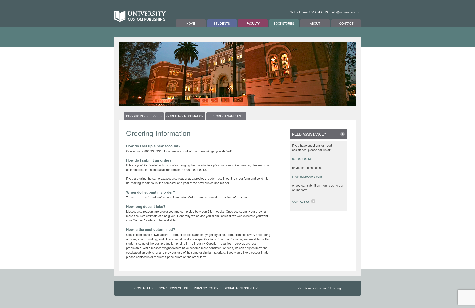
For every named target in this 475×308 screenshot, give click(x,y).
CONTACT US (143, 288)
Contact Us (301, 201)
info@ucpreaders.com (346, 12)
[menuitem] (144, 116)
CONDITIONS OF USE (174, 288)
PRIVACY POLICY (206, 288)
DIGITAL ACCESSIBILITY (241, 288)
